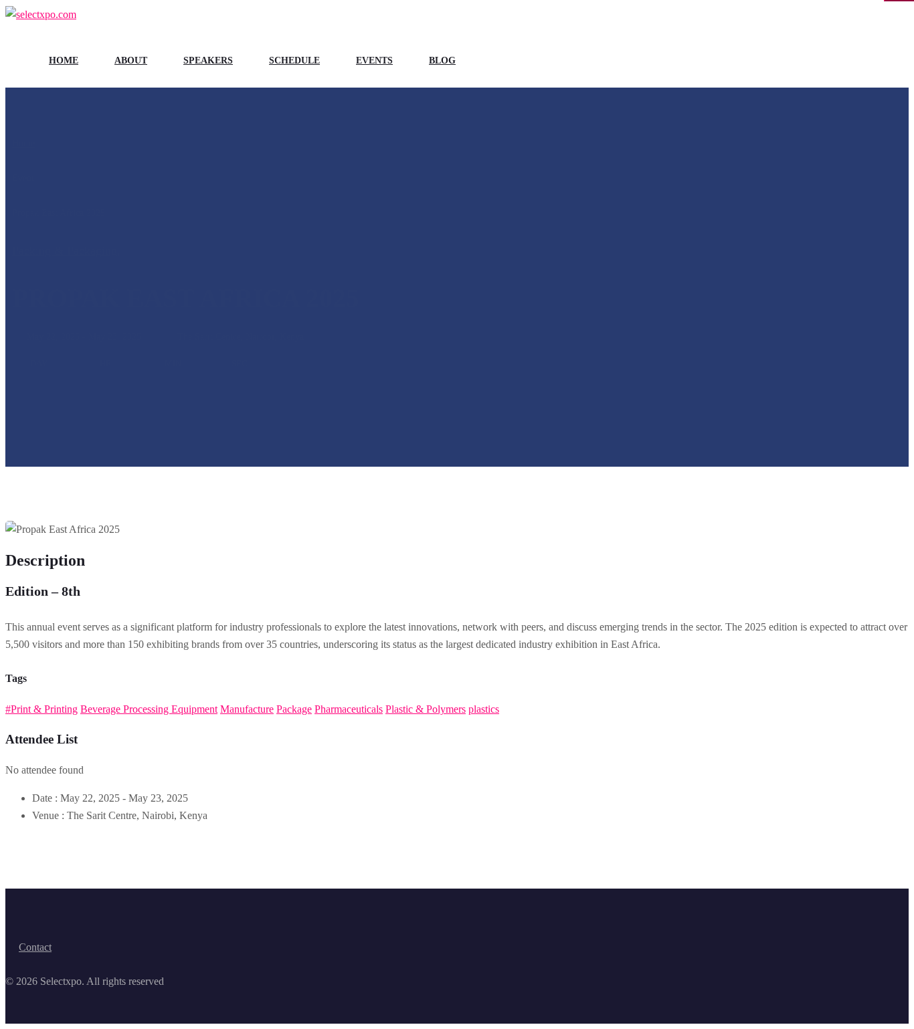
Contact (35, 947)
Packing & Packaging (66, 250)
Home (63, 60)
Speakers (208, 60)
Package (294, 709)
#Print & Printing (41, 709)
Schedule (294, 60)
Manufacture (247, 709)
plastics (483, 709)
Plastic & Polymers (425, 709)
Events (374, 60)
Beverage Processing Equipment (148, 709)
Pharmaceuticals (348, 709)
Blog (442, 60)
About (130, 60)
